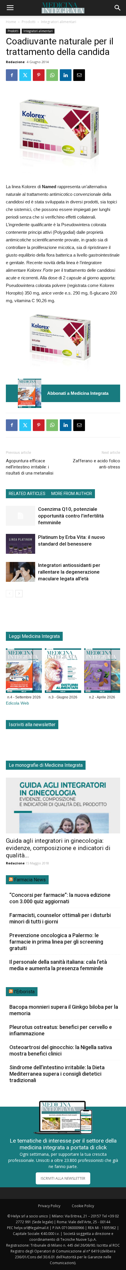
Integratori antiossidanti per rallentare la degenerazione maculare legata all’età (69, 572)
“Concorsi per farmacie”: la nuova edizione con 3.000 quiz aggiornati (59, 898)
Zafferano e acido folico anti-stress (96, 464)
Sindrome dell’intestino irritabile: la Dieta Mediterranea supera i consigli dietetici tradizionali (57, 1073)
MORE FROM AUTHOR (71, 493)
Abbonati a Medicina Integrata (77, 393)
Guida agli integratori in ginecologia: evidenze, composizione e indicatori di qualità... (58, 848)
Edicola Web (17, 703)
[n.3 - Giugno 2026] (63, 671)
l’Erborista (24, 991)
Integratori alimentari (58, 21)
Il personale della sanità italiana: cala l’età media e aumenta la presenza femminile (58, 965)
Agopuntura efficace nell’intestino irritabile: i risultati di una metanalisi (29, 467)
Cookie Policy (83, 1205)
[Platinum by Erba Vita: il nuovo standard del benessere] (20, 544)
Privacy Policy (49, 1205)
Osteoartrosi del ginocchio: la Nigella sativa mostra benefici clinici (60, 1050)
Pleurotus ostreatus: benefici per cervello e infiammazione (60, 1030)
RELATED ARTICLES (27, 493)
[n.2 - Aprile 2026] (102, 671)
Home (11, 21)
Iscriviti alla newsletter (32, 724)
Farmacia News (30, 880)
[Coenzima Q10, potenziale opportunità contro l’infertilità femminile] (20, 516)
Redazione (15, 62)
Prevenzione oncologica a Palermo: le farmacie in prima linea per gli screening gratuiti (56, 941)
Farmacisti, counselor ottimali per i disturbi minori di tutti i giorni (60, 918)
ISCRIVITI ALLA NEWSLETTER (63, 1178)
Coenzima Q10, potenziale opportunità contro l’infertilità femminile (71, 515)
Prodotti (28, 21)
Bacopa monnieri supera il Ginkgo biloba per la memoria (63, 1010)
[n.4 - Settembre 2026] (29, 393)
